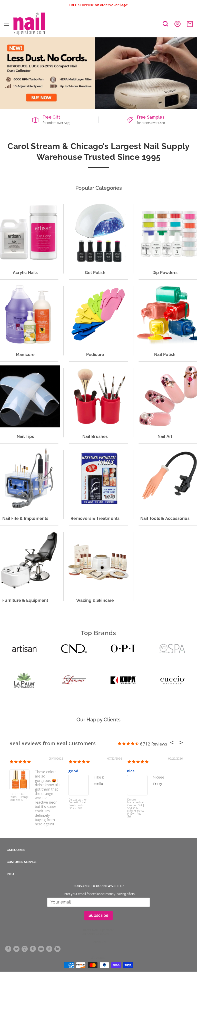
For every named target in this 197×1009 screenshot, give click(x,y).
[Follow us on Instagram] (25, 949)
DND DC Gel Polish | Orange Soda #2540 (18, 797)
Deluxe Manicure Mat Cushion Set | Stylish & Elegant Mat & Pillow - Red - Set (135, 807)
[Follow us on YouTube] (41, 949)
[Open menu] (6, 24)
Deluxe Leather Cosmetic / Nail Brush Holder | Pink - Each (77, 804)
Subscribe (98, 915)
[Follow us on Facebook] (8, 949)
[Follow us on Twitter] (16, 949)
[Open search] (165, 24)
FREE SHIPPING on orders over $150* (99, 5)
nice (131, 770)
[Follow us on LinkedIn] (57, 949)
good (73, 770)
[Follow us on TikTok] (49, 949)
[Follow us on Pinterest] (33, 949)
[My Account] (177, 24)
